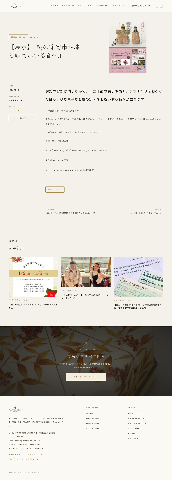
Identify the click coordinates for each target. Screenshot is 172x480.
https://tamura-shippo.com (28, 444)
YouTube (31, 454)
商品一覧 (89, 413)
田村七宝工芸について (137, 413)
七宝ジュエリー (92, 428)
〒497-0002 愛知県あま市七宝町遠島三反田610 (35, 433)
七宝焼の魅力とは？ (136, 418)
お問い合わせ (119, 5)
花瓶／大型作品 (92, 418)
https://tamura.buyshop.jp (31, 448)
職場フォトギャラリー (137, 423)
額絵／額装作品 (92, 423)
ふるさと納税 (133, 428)
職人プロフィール (86, 5)
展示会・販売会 (18, 37)
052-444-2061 (19, 436)
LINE (18, 110)
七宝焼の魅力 (103, 5)
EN (157, 5)
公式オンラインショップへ (86, 377)
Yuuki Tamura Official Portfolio (23, 459)
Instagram (14, 454)
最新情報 (55, 5)
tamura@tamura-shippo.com (27, 440)
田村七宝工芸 (68, 5)
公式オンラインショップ (140, 6)
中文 (161, 5)
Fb (13, 110)
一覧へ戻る (22, 118)
